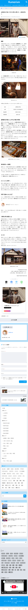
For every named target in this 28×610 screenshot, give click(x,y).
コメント (3, 351)
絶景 (13, 485)
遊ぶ (6, 487)
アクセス (22, 468)
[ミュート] (23, 592)
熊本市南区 (6, 428)
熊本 (3, 485)
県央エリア (4, 458)
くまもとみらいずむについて (18, 5)
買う (3, 487)
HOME (15, 598)
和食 (23, 480)
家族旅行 (20, 565)
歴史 (10, 567)
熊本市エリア (4, 420)
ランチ (18, 478)
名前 (2, 364)
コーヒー (9, 560)
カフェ (14, 473)
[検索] (24, 496)
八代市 (7, 316)
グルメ (21, 473)
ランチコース (4, 480)
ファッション (7, 478)
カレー (17, 473)
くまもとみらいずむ (19, 601)
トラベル (18, 560)
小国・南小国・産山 (8, 440)
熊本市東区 (6, 430)
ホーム (2, 5)
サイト (2, 373)
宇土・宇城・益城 (7, 460)
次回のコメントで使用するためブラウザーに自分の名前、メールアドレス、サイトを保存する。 (14, 378)
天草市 (5, 415)
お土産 (8, 468)
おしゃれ (3, 468)
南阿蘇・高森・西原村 (8, 438)
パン (23, 560)
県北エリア (4, 435)
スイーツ (14, 560)
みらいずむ (17, 468)
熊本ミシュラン (8, 485)
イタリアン (11, 471)
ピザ (3, 478)
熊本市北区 (6, 425)
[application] (14, 587)
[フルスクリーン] (25, 592)
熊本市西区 (6, 433)
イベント (16, 471)
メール (3, 368)
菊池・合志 (6, 446)
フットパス (14, 478)
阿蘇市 (5, 448)
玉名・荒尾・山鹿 (7, 443)
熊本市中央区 (6, 423)
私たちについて (7, 5)
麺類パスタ (18, 487)
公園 (17, 480)
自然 (22, 485)
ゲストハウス (4, 560)
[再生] (2, 592)
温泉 (16, 567)
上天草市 (5, 413)
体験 (14, 480)
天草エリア (4, 410)
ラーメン (10, 480)
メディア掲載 (14, 602)
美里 (16, 485)
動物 (20, 480)
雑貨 (9, 487)
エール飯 (3, 473)
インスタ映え (22, 471)
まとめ (12, 468)
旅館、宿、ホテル (5, 567)
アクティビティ (5, 471)
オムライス (9, 473)
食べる (13, 487)
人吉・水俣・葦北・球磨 (9, 453)
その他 (3, 408)
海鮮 (13, 567)
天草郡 (5, 418)
